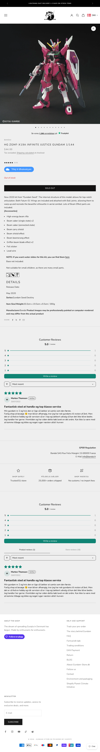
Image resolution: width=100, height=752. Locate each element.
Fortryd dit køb (73, 640)
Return (70, 655)
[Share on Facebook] (13, 320)
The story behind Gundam (79, 631)
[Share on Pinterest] (20, 320)
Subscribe (13, 722)
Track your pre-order (76, 626)
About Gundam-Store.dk (78, 664)
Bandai (7, 140)
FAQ (69, 636)
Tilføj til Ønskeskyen (21, 169)
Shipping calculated (25, 152)
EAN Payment (73, 650)
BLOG (69, 659)
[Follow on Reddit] (32, 731)
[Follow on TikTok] (25, 731)
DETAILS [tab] (13, 282)
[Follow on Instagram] (12, 731)
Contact (70, 674)
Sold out (50, 188)
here (67, 257)
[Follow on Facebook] (5, 731)
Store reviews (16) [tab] (72, 549)
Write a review (50, 376)
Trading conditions (75, 645)
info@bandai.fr (89, 456)
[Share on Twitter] (16, 320)
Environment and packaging (79, 678)
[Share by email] (24, 320)
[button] (50, 350)
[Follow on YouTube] (19, 731)
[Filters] (7, 384)
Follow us (71, 669)
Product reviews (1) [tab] (27, 549)
